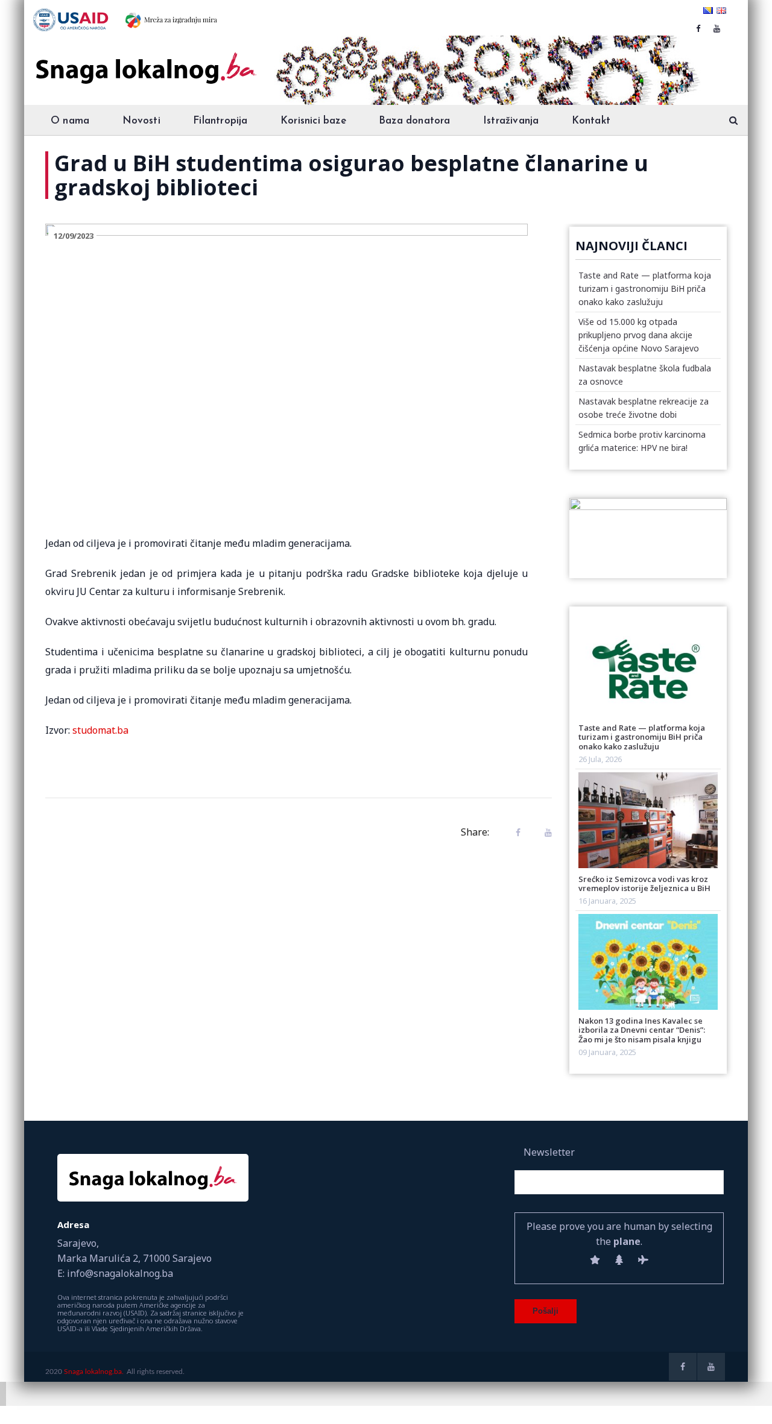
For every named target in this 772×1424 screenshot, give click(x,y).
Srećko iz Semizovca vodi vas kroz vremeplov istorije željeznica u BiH (644, 883)
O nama (70, 121)
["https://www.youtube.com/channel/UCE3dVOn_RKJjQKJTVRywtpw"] (716, 28)
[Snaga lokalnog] (144, 59)
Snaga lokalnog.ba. (94, 1371)
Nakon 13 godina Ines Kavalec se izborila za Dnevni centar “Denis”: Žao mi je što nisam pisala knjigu (641, 1030)
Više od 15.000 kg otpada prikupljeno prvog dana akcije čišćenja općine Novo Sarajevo (638, 335)
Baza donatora (415, 121)
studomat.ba (100, 730)
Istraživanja (511, 121)
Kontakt (591, 121)
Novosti (141, 121)
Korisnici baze (313, 121)
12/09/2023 (73, 235)
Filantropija (220, 121)
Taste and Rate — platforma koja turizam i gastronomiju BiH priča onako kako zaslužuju (644, 288)
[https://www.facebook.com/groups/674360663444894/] (698, 28)
